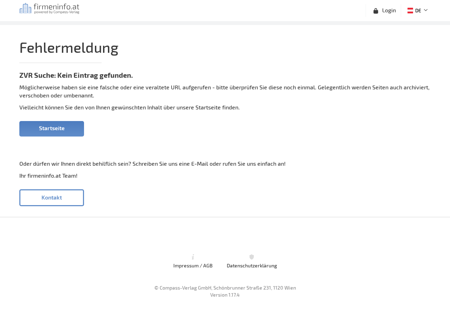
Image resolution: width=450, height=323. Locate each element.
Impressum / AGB (193, 265)
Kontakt (51, 197)
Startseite (52, 128)
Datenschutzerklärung (252, 265)
